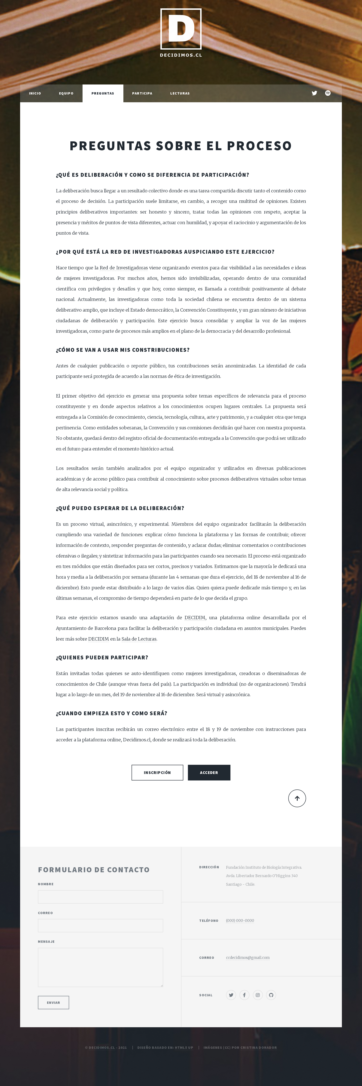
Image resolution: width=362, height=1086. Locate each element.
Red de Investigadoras (124, 268)
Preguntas (103, 93)
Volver (297, 798)
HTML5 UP (184, 1047)
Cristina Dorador (258, 1047)
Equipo (66, 93)
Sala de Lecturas (139, 639)
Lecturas (180, 93)
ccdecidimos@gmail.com (248, 957)
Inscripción (157, 772)
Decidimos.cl (102, 1047)
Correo (45, 913)
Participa (142, 93)
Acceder (209, 772)
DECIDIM (195, 617)
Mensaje (46, 941)
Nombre (46, 884)
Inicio (35, 93)
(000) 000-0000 (240, 920)
